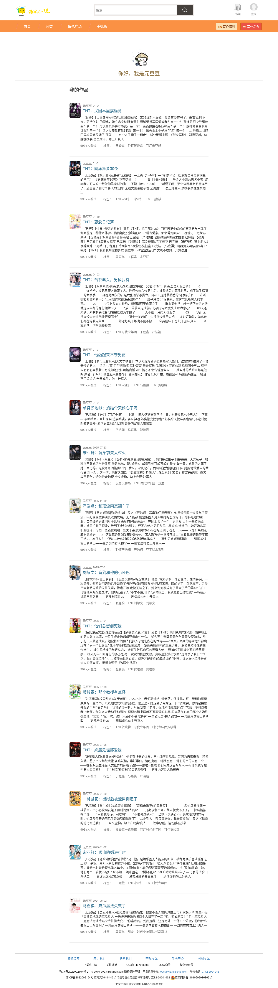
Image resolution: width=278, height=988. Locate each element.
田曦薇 (120, 883)
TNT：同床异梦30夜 (100, 168)
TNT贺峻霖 (135, 145)
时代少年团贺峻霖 (164, 727)
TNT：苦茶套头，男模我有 (106, 279)
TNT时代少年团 (126, 332)
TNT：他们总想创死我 (102, 625)
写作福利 (229, 26)
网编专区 (204, 958)
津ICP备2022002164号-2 (73, 971)
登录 (254, 14)
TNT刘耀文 (135, 603)
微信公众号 (186, 965)
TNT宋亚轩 (153, 145)
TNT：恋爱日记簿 (98, 221)
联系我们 (125, 958)
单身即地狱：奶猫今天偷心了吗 (110, 408)
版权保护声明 (132, 971)
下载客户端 (90, 965)
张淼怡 (120, 603)
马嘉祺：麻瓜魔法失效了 (104, 905)
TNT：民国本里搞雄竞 (102, 110)
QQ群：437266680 (137, 965)
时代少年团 (141, 727)
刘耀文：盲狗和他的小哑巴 (106, 572)
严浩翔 (156, 332)
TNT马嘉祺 (153, 199)
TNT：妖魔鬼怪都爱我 (102, 749)
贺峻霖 (120, 145)
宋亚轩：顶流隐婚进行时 (104, 852)
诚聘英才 (73, 958)
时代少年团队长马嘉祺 (152, 931)
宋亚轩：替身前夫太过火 (104, 452)
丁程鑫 (132, 256)
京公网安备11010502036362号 (193, 977)
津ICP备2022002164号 (79, 977)
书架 (238, 14)
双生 (161, 483)
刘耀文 (150, 603)
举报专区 (152, 958)
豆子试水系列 (155, 549)
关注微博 (111, 965)
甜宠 (131, 931)
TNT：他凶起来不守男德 (104, 354)
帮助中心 (178, 958)
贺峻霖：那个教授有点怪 (104, 692)
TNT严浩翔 (123, 549)
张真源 (120, 669)
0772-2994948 (210, 971)
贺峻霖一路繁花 (126, 829)
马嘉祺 (120, 256)
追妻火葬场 (123, 483)
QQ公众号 (164, 965)
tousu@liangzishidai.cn (173, 971)
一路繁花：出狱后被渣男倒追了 (110, 799)
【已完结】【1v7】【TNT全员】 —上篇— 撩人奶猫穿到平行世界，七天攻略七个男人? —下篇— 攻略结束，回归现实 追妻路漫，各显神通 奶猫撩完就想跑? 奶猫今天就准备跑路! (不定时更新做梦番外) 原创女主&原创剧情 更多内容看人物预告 (144, 418)
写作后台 (253, 26)
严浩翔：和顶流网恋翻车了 (106, 506)
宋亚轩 (138, 199)
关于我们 (99, 958)
